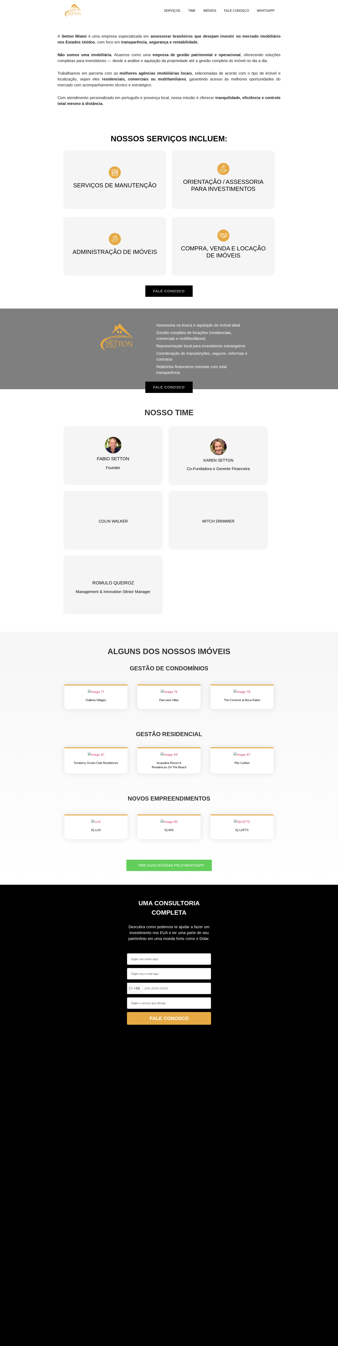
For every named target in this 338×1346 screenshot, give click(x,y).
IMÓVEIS (209, 10)
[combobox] (135, 988)
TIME (192, 10)
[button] (72, 691)
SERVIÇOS (172, 10)
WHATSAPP (266, 10)
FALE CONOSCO (236, 10)
